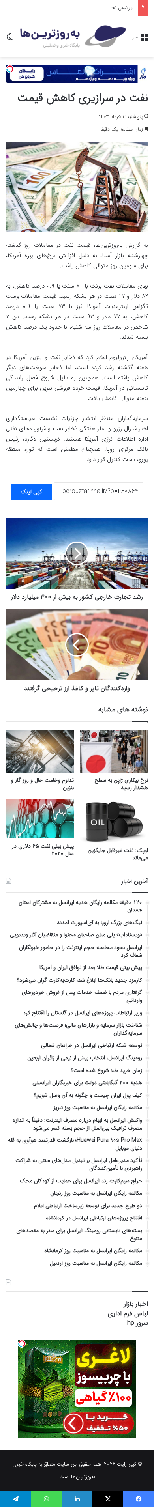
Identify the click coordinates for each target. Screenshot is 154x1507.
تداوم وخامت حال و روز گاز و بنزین (42, 784)
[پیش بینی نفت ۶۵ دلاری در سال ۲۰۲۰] (40, 818)
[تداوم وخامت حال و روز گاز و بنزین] (40, 751)
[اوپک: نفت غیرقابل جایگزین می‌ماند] (114, 821)
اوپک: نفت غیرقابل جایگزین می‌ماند (118, 854)
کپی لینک (31, 491)
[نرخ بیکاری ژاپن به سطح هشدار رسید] (114, 751)
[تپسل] (10, 69)
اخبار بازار (136, 1304)
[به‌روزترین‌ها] (73, 37)
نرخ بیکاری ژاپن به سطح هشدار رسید (121, 784)
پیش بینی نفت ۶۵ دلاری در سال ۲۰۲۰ (43, 850)
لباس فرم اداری (128, 1313)
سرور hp (137, 1323)
